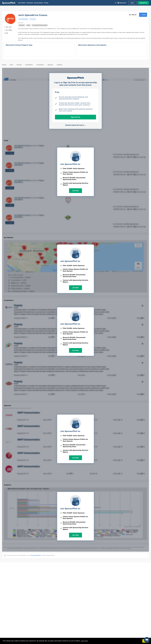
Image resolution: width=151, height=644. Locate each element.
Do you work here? (36, 555)
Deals (11, 64)
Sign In (132, 2)
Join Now (75, 191)
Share (144, 15)
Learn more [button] (84, 641)
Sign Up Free (143, 2)
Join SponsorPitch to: (70, 164)
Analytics (59, 64)
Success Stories (38, 2)
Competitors (40, 64)
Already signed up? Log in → (75, 125)
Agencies (50, 64)
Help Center (122, 2)
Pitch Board (30, 2)
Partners (19, 64)
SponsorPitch (8, 3)
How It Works (22, 2)
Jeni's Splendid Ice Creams (32, 15)
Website (134, 15)
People (4, 64)
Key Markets (29, 64)
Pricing (46, 2)
